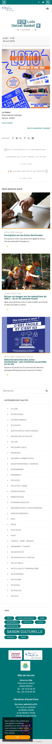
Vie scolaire (16, 580)
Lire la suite (7, 123)
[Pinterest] (25, 138)
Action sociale (17, 414)
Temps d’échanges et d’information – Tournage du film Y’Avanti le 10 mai (26, 157)
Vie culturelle (17, 563)
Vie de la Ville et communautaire (25, 569)
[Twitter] (17, 138)
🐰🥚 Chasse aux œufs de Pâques (26, 174)
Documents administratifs (22, 458)
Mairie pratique (17, 497)
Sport (13, 536)
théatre (23, 637)
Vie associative (17, 552)
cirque (9, 618)
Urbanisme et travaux (24, 357)
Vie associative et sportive (22, 558)
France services (18, 491)
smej (19, 294)
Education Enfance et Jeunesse (24, 464)
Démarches (15, 453)
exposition (27, 622)
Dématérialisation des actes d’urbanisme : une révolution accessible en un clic (25, 361)
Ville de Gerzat (8, 8)
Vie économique (17, 574)
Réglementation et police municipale (26, 508)
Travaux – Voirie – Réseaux (22, 541)
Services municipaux (19, 514)
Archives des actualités (21, 436)
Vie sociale (15, 585)
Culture (14, 442)
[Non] (29, 729)
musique (40, 622)
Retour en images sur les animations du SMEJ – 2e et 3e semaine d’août (25, 297)
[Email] (33, 138)
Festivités (15, 480)
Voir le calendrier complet (38, 128)
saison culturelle (24, 632)
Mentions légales (35, 742)
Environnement (17, 469)
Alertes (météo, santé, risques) (24, 431)
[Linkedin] (29, 138)
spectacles (11, 637)
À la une (14, 409)
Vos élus (19, 232)
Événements (16, 475)
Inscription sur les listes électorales (23, 235)
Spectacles (16, 530)
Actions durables (18, 420)
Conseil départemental (26, 618)
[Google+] (21, 138)
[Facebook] (13, 138)
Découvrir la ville (18, 447)
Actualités (16, 425)
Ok (18, 737)
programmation (12, 626)
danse (42, 618)
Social (13, 525)
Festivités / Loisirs (19, 486)
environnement (12, 622)
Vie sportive (16, 591)
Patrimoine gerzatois (20, 503)
